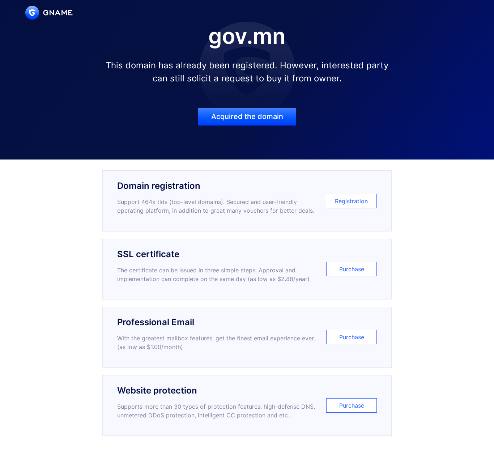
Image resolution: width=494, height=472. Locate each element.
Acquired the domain (247, 116)
